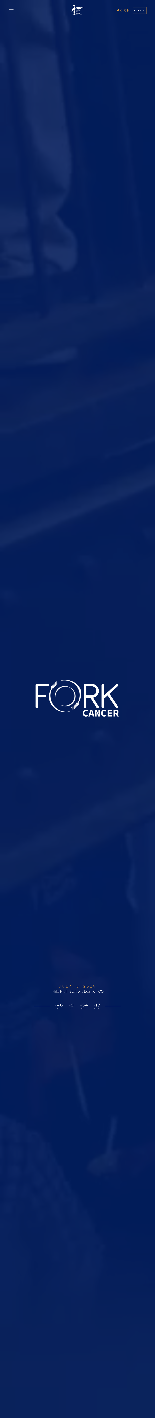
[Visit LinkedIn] (128, 10)
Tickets (139, 10)
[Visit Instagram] (121, 10)
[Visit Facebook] (118, 10)
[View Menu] (11, 10)
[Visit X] (125, 10)
